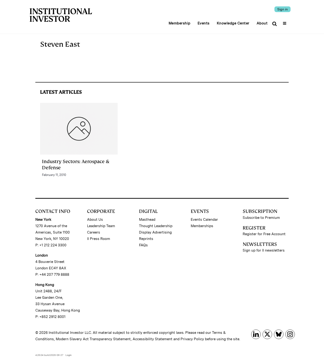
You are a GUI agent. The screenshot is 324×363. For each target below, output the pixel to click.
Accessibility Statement (152, 339)
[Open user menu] (285, 22)
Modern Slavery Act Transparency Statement (93, 339)
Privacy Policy (192, 339)
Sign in (282, 9)
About (262, 23)
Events (204, 23)
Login (68, 355)
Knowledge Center (233, 23)
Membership (179, 23)
